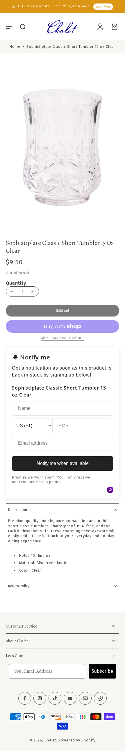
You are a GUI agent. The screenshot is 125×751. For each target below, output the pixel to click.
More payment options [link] (62, 338)
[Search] (22, 26)
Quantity (16, 283)
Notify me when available (63, 463)
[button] (8, 26)
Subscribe (102, 671)
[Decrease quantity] (12, 291)
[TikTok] (55, 698)
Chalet (50, 740)
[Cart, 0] (112, 26)
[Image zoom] (62, 148)
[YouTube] (70, 698)
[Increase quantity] (33, 291)
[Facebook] (24, 698)
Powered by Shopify (77, 740)
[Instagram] (39, 698)
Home (15, 46)
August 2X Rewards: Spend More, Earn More (54, 6)
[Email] (85, 698)
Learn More (103, 6)
